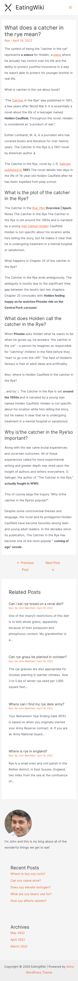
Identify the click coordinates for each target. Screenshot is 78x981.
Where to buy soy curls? (28, 874)
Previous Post (25, 564)
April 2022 (18, 939)
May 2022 (18, 933)
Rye (7, 40)
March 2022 (19, 946)
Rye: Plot (39, 208)
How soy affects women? (28, 901)
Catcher (18, 100)
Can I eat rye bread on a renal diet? (36, 604)
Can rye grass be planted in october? (38, 657)
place (57, 55)
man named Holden (35, 226)
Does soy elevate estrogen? (31, 887)
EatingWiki (30, 7)
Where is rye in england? (28, 751)
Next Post (53, 564)
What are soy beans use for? (31, 894)
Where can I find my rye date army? (36, 704)
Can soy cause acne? (26, 880)
